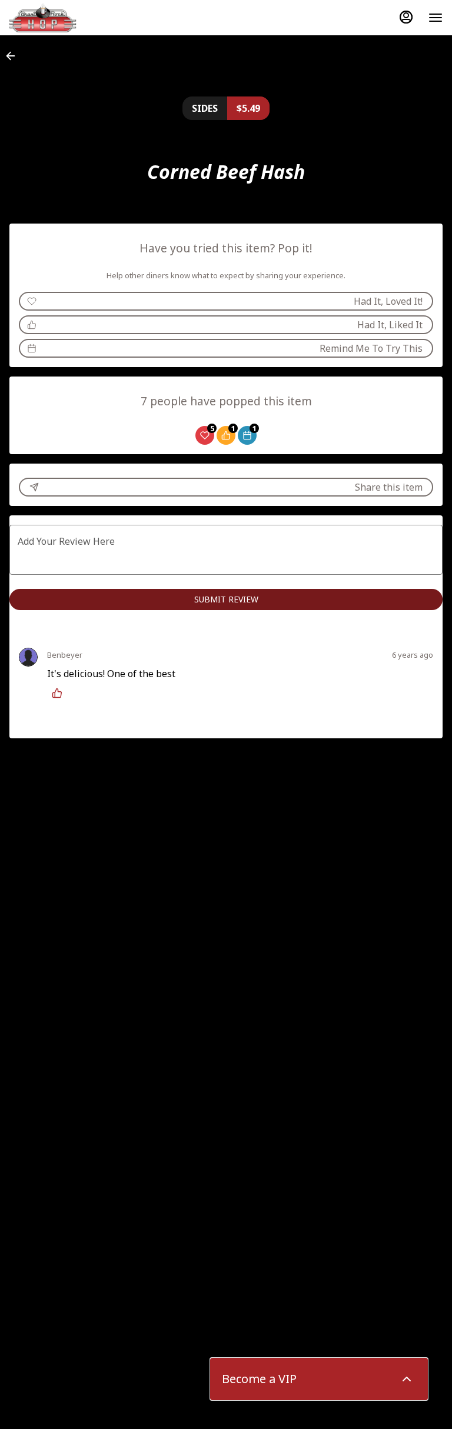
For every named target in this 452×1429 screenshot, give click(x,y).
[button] (14, 56)
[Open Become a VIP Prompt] (407, 1379)
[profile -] (406, 17)
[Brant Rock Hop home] (62, 17)
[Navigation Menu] (435, 18)
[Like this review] (60, 693)
